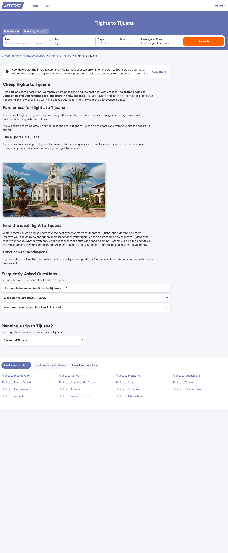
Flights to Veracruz (127, 389)
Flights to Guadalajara (186, 375)
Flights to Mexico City (15, 375)
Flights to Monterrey (128, 375)
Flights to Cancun (69, 375)
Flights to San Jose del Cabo (76, 382)
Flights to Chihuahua (128, 396)
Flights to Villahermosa (186, 389)
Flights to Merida (69, 389)
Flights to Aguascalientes (74, 396)
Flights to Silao (124, 382)
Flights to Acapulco (13, 396)
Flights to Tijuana (183, 382)
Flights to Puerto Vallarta (17, 382)
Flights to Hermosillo (14, 389)
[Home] (12, 5)
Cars (48, 5)
